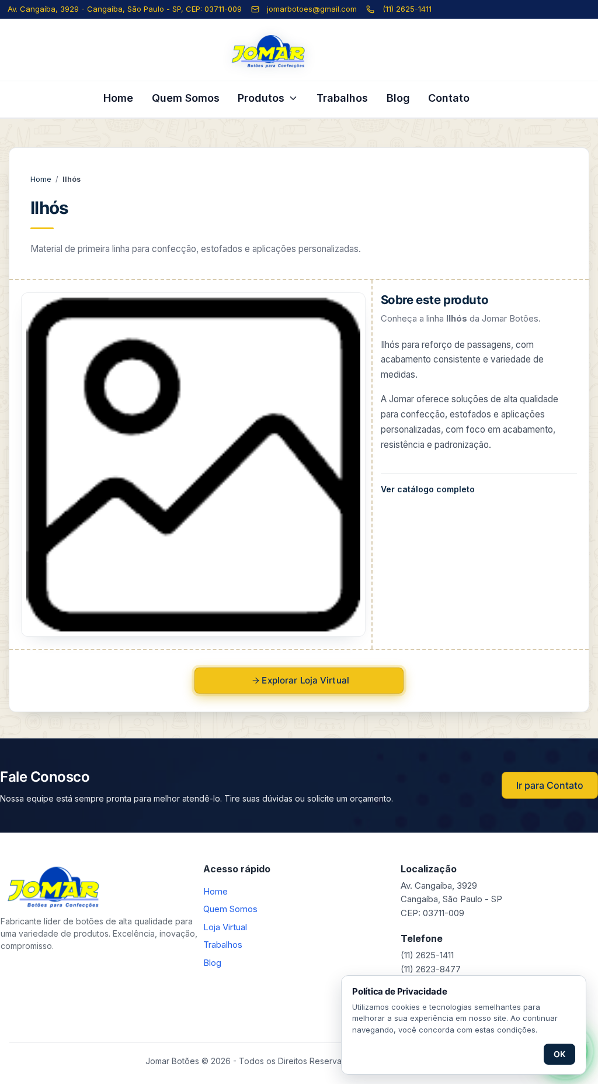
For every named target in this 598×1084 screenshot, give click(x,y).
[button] (193, 464)
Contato (449, 98)
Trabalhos (342, 98)
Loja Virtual (225, 927)
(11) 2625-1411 (407, 8)
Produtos (261, 98)
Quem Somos (186, 98)
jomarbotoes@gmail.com (312, 8)
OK (559, 1054)
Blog (398, 98)
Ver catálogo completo (428, 489)
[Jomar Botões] (299, 51)
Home (118, 98)
